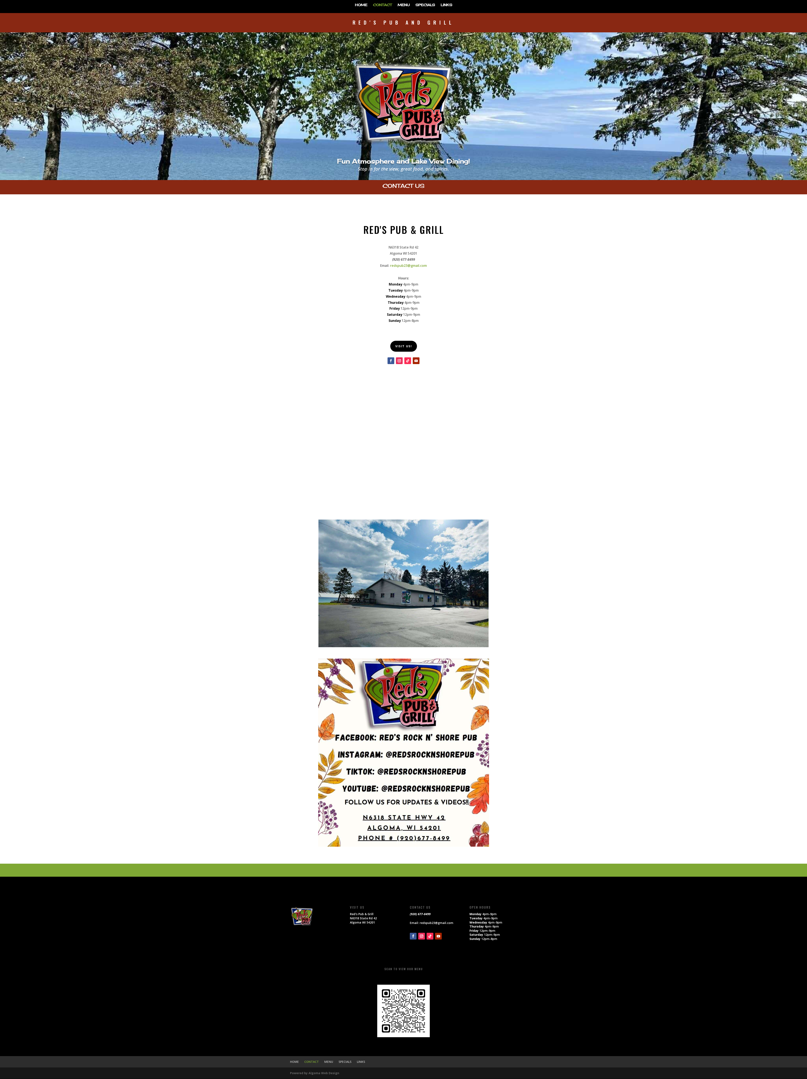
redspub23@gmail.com (408, 265)
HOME (361, 5)
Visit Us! (403, 346)
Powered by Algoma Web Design (314, 1073)
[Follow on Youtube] (416, 360)
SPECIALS (425, 5)
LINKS (446, 5)
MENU (404, 5)
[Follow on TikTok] (407, 360)
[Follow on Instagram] (399, 360)
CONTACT (382, 5)
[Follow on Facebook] (391, 360)
